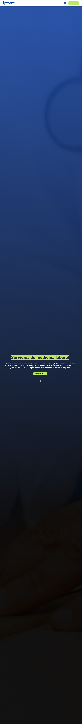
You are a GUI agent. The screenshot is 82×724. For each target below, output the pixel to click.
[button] (65, 3)
